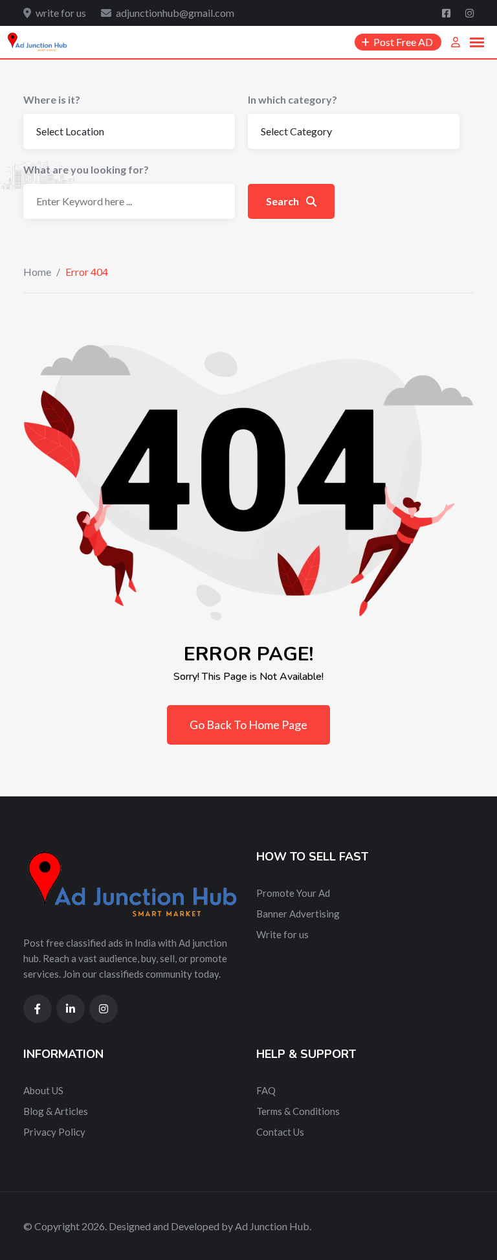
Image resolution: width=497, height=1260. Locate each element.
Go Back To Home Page (248, 724)
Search (283, 201)
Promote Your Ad (293, 893)
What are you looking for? (86, 169)
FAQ (266, 1090)
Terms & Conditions (298, 1111)
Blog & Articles (55, 1111)
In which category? (292, 99)
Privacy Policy (54, 1132)
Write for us (282, 934)
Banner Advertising (298, 913)
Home (37, 271)
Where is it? (51, 99)
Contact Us (280, 1132)
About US (43, 1090)
